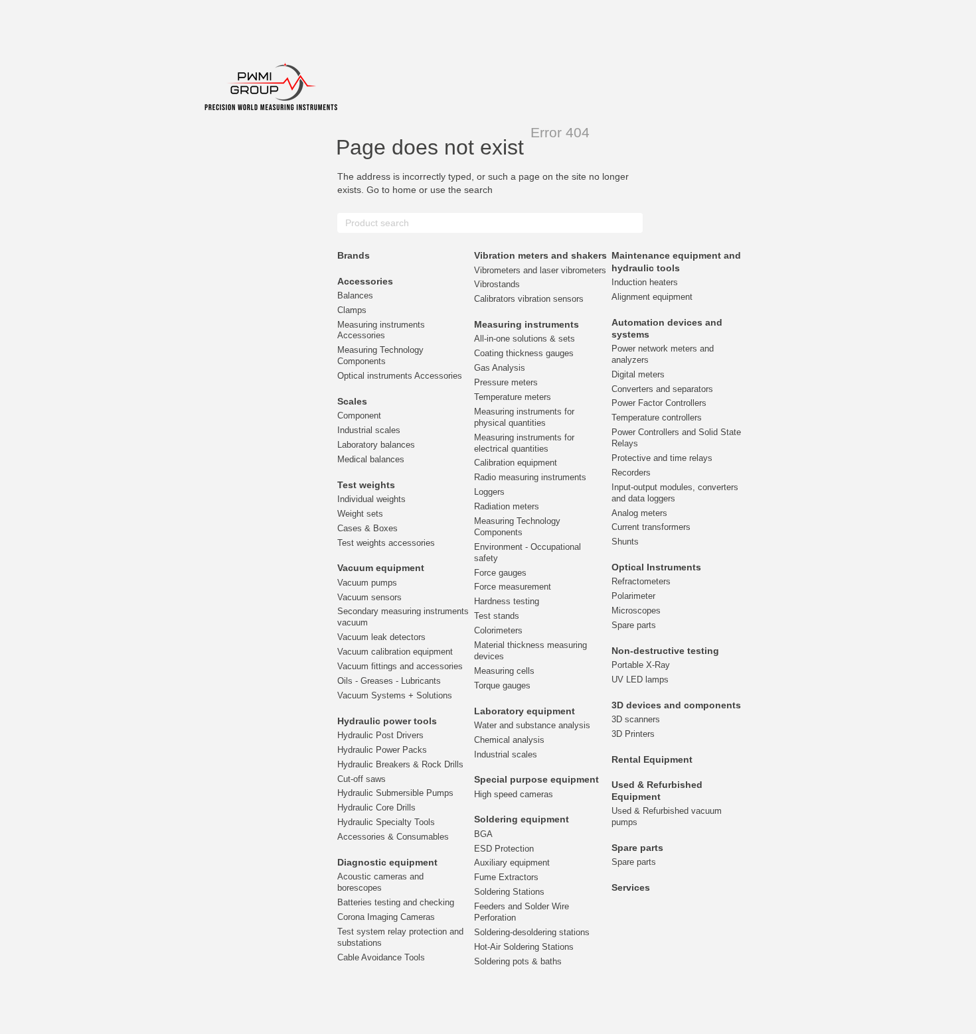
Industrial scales (368, 430)
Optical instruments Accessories (399, 376)
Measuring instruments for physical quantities (524, 417)
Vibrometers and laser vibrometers (540, 270)
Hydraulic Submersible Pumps (395, 793)
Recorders (631, 473)
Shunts (625, 542)
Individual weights (371, 499)
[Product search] (632, 223)
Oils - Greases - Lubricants (389, 681)
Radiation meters (506, 506)
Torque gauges (502, 685)
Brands (353, 255)
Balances (355, 295)
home (404, 189)
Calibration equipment (515, 463)
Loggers (489, 492)
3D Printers (633, 734)
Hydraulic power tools (387, 721)
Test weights (366, 485)
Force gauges (500, 573)
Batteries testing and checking (395, 902)
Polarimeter (633, 596)
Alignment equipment (651, 297)
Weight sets (360, 514)
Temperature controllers (656, 417)
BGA (483, 834)
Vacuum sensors (369, 597)
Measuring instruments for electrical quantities (524, 443)
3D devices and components (676, 705)
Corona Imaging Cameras (386, 917)
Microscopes (636, 610)
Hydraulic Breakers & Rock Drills (400, 764)
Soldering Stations (509, 892)
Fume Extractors (506, 877)
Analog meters (639, 513)
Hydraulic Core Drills (376, 807)
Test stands (496, 616)
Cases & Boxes (367, 528)
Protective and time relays (661, 458)
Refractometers (641, 581)
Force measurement (512, 587)
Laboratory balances (376, 445)
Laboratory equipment (524, 711)
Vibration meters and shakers (540, 255)
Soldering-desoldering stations (532, 932)
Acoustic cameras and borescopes (380, 882)
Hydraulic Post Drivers (380, 735)
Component (359, 415)
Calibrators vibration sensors (529, 299)
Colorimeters (498, 630)
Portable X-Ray (640, 665)
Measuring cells (504, 671)
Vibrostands (497, 284)
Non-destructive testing (665, 650)
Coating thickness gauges (524, 353)
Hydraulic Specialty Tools (386, 822)
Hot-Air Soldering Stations (524, 947)
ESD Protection (504, 849)
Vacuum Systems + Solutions (394, 695)
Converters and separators (662, 389)
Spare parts (633, 625)
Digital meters (638, 374)
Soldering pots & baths (518, 961)
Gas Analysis (499, 368)
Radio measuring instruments (530, 477)
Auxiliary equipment (512, 863)
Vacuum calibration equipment (395, 652)
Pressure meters (506, 382)
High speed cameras (513, 794)
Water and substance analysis (532, 725)
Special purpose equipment (536, 779)
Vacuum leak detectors (381, 637)
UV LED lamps (640, 679)
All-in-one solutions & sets (524, 339)
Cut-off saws (361, 779)
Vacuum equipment (380, 567)
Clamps (351, 310)
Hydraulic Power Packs (382, 750)
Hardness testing (506, 601)
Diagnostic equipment (387, 862)
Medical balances (370, 459)
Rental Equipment (651, 759)
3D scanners (635, 719)
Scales (352, 401)
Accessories (365, 281)
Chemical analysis (509, 740)
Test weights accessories (386, 543)
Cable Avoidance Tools (381, 957)
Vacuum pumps (367, 583)
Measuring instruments (526, 324)
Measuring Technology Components (380, 355)
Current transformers (651, 527)
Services (630, 887)
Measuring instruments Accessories (381, 330)
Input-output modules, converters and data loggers (674, 492)
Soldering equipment (521, 819)
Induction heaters (644, 282)
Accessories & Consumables (393, 837)
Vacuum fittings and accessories (400, 666)
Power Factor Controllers (658, 403)
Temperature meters (512, 397)
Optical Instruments (656, 567)
